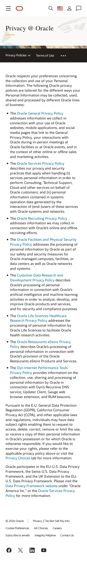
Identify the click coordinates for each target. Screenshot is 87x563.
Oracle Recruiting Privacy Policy (42, 218)
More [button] (66, 55)
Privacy (37, 521)
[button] (8, 8)
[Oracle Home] (19, 8)
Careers (57, 528)
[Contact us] (78, 8)
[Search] (51, 8)
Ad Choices (41, 528)
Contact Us (67, 535)
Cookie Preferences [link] (17, 528)
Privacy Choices (18, 458)
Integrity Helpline (45, 535)
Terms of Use (45, 55)
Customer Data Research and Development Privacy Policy (36, 277)
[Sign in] (69, 8)
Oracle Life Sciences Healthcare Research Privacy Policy (38, 318)
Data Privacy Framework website (32, 485)
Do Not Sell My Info (57, 521)
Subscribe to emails (18, 535)
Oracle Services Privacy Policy (40, 163)
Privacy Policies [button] (16, 55)
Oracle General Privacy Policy (40, 113)
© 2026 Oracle (15, 521)
